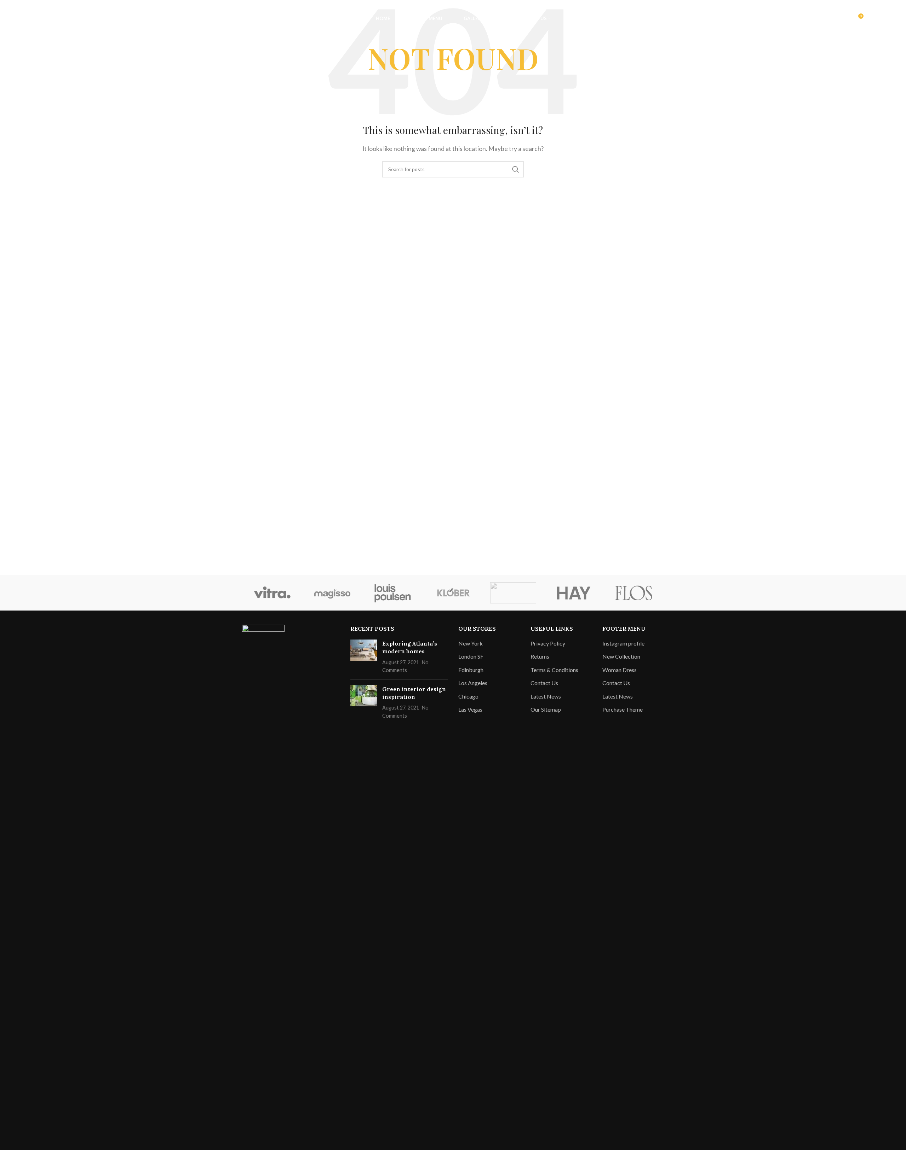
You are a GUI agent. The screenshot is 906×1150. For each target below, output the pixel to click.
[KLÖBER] (453, 593)
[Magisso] (332, 593)
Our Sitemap (546, 709)
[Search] (31, 19)
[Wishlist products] (46, 19)
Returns (540, 656)
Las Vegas (470, 709)
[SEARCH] (516, 169)
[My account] (843, 19)
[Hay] (573, 593)
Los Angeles (472, 682)
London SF (470, 656)
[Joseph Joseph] (513, 593)
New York (470, 643)
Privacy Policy (548, 643)
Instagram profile (623, 643)
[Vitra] (272, 593)
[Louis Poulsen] (393, 593)
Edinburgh (470, 669)
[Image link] (263, 889)
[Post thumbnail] (363, 657)
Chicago (468, 696)
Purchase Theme (622, 709)
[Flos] (634, 593)
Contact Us (544, 682)
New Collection (621, 656)
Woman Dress (619, 669)
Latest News (546, 696)
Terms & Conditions (554, 669)
